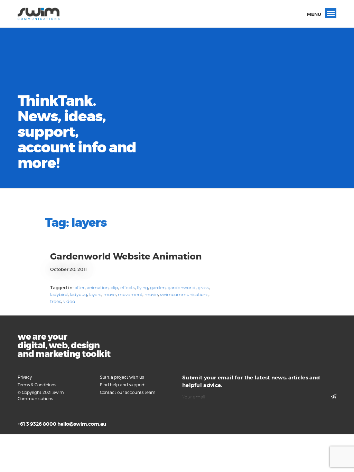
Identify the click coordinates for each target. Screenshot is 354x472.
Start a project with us (122, 377)
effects (127, 287)
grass (203, 287)
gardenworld (182, 287)
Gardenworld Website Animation (126, 256)
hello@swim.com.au (81, 424)
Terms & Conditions (37, 384)
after (80, 287)
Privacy (25, 377)
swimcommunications (184, 294)
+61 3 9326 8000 (37, 424)
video (69, 301)
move (109, 294)
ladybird (59, 294)
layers (95, 294)
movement (130, 294)
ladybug (78, 294)
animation (98, 287)
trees (55, 301)
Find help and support (122, 384)
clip (114, 287)
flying (142, 287)
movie (151, 294)
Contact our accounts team (128, 392)
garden (158, 287)
